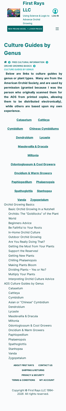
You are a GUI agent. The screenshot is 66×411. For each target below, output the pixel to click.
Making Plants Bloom (22, 265)
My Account (46, 380)
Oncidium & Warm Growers (33, 173)
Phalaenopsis (45, 182)
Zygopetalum (39, 199)
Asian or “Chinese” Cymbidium (28, 302)
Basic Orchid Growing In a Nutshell (31, 209)
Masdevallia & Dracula (33, 146)
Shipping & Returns (33, 370)
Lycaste (45, 137)
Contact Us (45, 365)
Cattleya (43, 120)
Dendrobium (24, 137)
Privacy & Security (33, 375)
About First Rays (24, 365)
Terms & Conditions (23, 380)
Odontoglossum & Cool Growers (33, 164)
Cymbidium (15, 128)
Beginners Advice (20, 223)
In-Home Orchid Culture (24, 232)
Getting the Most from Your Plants (31, 246)
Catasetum (24, 120)
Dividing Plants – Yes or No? (27, 269)
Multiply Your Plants (21, 274)
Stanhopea (44, 191)
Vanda (21, 199)
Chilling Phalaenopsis (22, 260)
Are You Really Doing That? (26, 241)
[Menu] (57, 28)
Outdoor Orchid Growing (24, 237)
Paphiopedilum (22, 182)
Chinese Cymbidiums (44, 128)
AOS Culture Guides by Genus (24, 283)
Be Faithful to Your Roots (25, 227)
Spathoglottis (23, 191)
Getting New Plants (21, 255)
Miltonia (33, 155)
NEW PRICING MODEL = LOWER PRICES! (25, 29)
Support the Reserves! (23, 251)
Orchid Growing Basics (19, 204)
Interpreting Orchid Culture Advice (31, 279)
